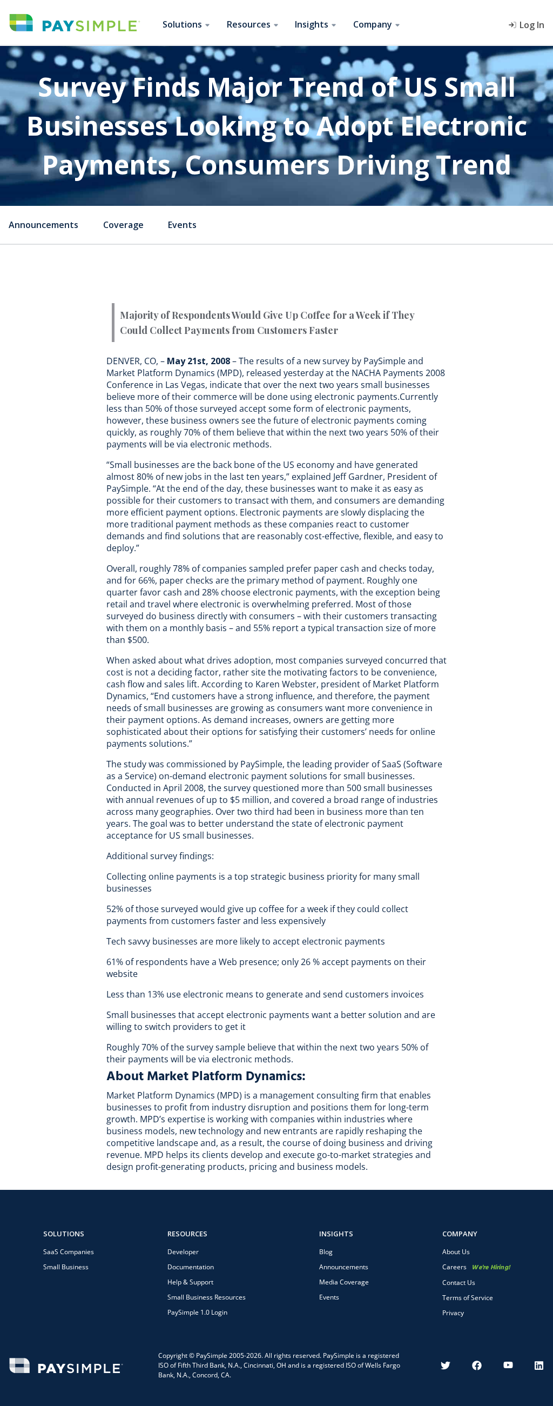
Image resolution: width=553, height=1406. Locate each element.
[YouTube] (508, 1365)
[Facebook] (477, 1365)
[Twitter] (445, 1365)
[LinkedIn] (539, 1365)
